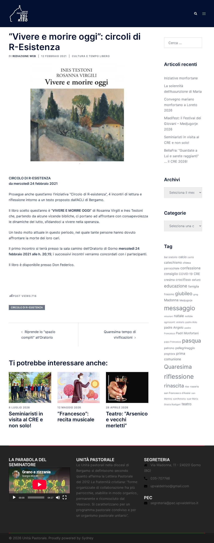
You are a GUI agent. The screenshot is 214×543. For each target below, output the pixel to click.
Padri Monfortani (187, 333)
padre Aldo (191, 322)
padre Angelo (173, 327)
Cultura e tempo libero (91, 56)
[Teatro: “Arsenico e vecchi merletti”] (127, 387)
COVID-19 (186, 274)
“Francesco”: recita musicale (75, 417)
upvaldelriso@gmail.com (169, 486)
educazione (175, 286)
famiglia (193, 286)
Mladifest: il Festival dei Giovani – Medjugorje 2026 (182, 123)
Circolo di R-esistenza (27, 307)
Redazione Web (24, 56)
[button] (195, 13)
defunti (196, 279)
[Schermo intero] (64, 497)
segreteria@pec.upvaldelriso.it (174, 503)
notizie (189, 316)
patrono (169, 348)
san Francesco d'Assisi (177, 393)
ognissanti (169, 322)
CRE (197, 274)
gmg (195, 294)
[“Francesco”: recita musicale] (78, 387)
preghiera (169, 353)
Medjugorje (186, 300)
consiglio (171, 274)
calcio (182, 257)
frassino (169, 294)
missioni (168, 316)
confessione (190, 268)
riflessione (179, 376)
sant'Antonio (179, 398)
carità (191, 257)
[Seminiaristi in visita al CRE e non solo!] (30, 387)
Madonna (171, 300)
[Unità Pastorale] (18, 13)
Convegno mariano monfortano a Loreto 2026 (180, 105)
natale (179, 316)
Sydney (87, 538)
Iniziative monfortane (181, 78)
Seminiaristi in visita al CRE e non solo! (26, 420)
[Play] (14, 497)
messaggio (179, 308)
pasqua (191, 340)
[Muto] (58, 497)
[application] (39, 484)
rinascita (174, 386)
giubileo (183, 293)
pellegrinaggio (185, 348)
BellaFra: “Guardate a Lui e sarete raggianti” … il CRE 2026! (181, 156)
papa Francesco (172, 341)
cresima (169, 279)
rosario (194, 386)
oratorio (180, 322)
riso (187, 386)
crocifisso (183, 280)
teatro (186, 404)
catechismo (173, 263)
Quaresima (178, 366)
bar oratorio (170, 257)
